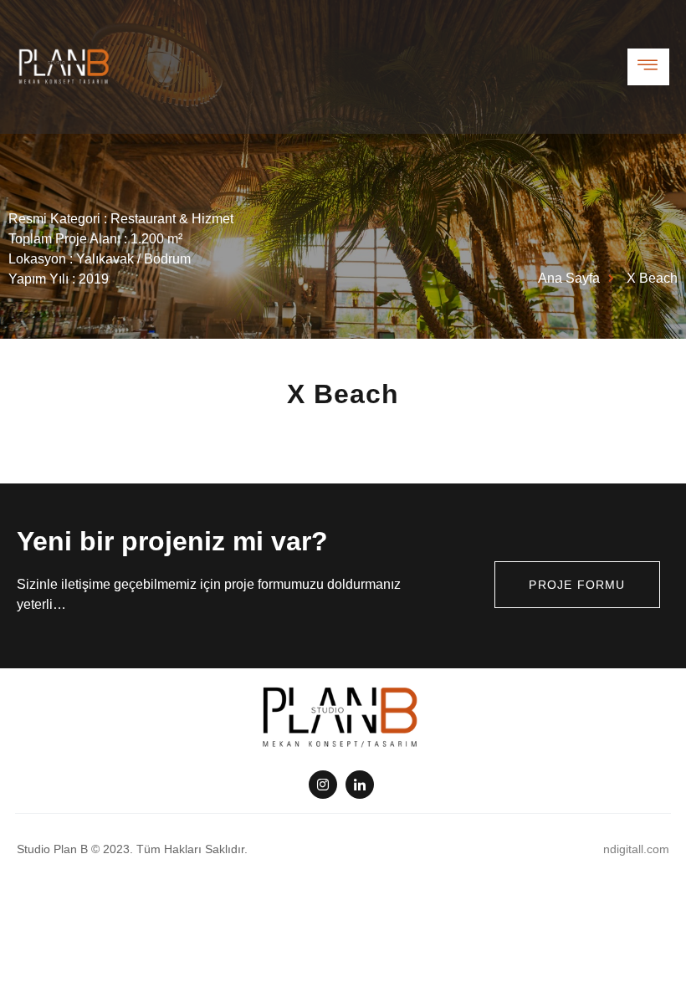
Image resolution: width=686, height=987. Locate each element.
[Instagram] (323, 784)
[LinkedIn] (360, 784)
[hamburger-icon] (648, 67)
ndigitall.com (636, 849)
